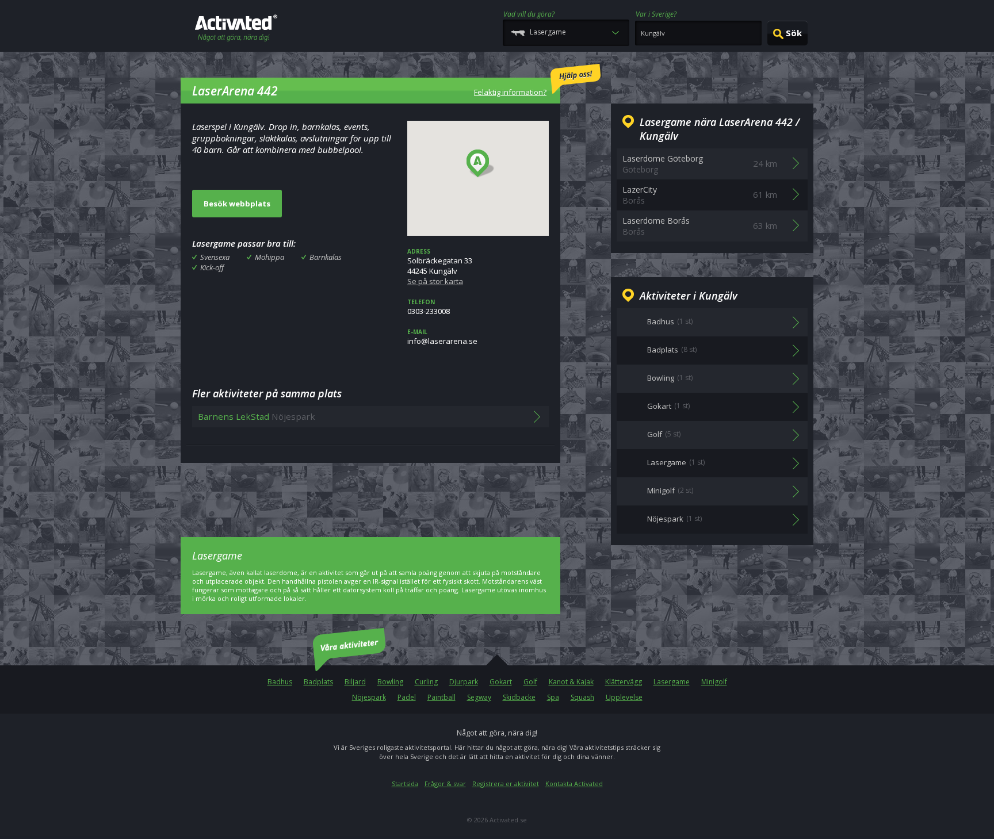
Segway (479, 697)
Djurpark (463, 682)
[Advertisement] (370, 491)
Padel (406, 697)
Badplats (318, 682)
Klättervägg (623, 682)
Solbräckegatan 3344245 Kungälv (439, 266)
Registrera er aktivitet (505, 783)
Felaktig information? (510, 92)
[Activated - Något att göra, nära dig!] (236, 29)
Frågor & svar (445, 783)
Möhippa (269, 257)
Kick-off (212, 267)
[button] (481, 164)
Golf (530, 682)
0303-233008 (428, 307)
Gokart (501, 682)
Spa (553, 697)
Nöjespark (369, 697)
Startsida (405, 783)
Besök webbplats (237, 203)
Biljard (355, 682)
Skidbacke (519, 697)
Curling (426, 682)
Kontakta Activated (574, 783)
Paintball (441, 697)
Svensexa (215, 257)
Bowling (390, 682)
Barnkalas (325, 257)
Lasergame (671, 682)
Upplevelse (624, 697)
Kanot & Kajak (571, 682)
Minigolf (714, 682)
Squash (582, 697)
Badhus (279, 682)
